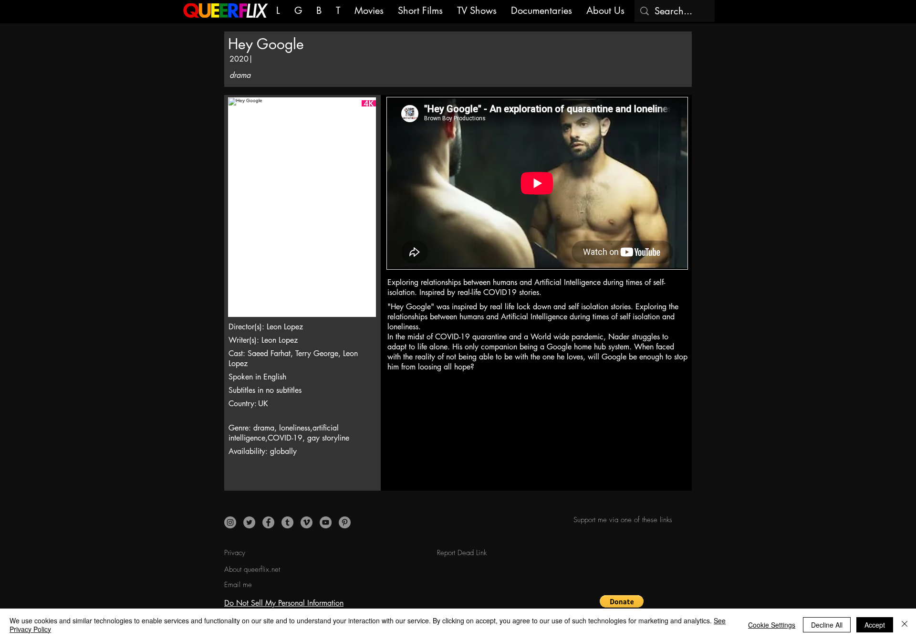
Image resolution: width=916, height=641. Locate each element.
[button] (622, 606)
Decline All (827, 625)
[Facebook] (268, 522)
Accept (874, 625)
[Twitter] (249, 522)
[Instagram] (230, 522)
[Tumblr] (287, 522)
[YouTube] (326, 522)
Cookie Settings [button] (771, 625)
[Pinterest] (345, 522)
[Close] (904, 624)
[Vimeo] (306, 522)
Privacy (234, 552)
